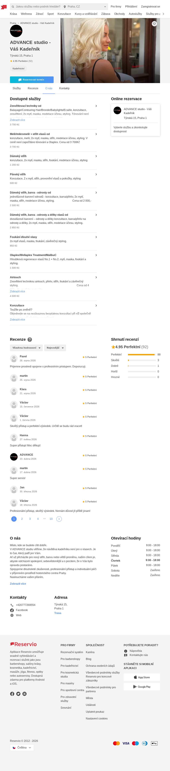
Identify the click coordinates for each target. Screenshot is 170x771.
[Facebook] (12, 694)
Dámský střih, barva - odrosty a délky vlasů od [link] (39, 214)
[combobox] (85, 6)
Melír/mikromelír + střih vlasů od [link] (30, 134)
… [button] (44, 518)
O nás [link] (48, 88)
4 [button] (38, 518)
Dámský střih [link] (18, 156)
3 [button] (30, 518)
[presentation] (34, 61)
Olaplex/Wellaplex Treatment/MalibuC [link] (33, 255)
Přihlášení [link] (131, 6)
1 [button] (14, 518)
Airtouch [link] (15, 277)
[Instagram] (24, 694)
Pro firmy (116, 6)
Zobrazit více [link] (17, 120)
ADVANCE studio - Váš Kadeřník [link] (138, 111)
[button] (163, 14)
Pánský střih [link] (18, 174)
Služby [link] (17, 88)
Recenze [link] (33, 88)
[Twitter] (18, 694)
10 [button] (51, 518)
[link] (13, 14)
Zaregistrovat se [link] (150, 6)
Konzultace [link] (17, 305)
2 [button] (22, 518)
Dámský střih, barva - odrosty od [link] (30, 192)
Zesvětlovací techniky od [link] (25, 105)
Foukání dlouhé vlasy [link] (23, 237)
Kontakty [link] (64, 88)
